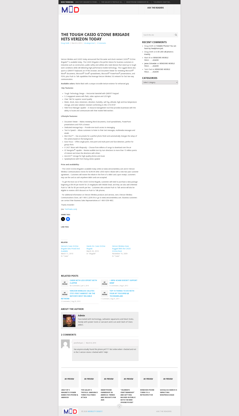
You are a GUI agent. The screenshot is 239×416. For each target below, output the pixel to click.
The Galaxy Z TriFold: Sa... (112, 2)
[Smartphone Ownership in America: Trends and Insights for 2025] (109, 379)
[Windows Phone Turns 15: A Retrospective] (149, 379)
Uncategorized (89, 43)
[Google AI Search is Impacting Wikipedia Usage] (168, 379)
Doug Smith (65, 43)
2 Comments (101, 43)
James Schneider (150, 63)
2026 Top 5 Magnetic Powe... (86, 2)
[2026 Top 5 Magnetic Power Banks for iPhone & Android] (70, 379)
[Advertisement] (106, 23)
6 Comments (114, 286)
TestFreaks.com (70, 209)
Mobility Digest (95, 411)
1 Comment (105, 299)
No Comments (75, 286)
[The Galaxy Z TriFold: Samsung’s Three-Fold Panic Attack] (89, 379)
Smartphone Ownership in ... (138, 2)
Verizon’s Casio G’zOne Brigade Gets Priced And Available (70, 248)
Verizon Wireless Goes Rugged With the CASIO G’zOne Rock (121, 248)
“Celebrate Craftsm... (162, 2)
